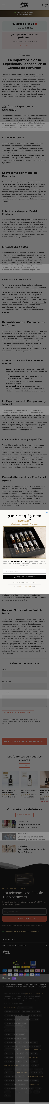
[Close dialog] (47, 512)
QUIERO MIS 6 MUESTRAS (24, 577)
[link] (24, 542)
